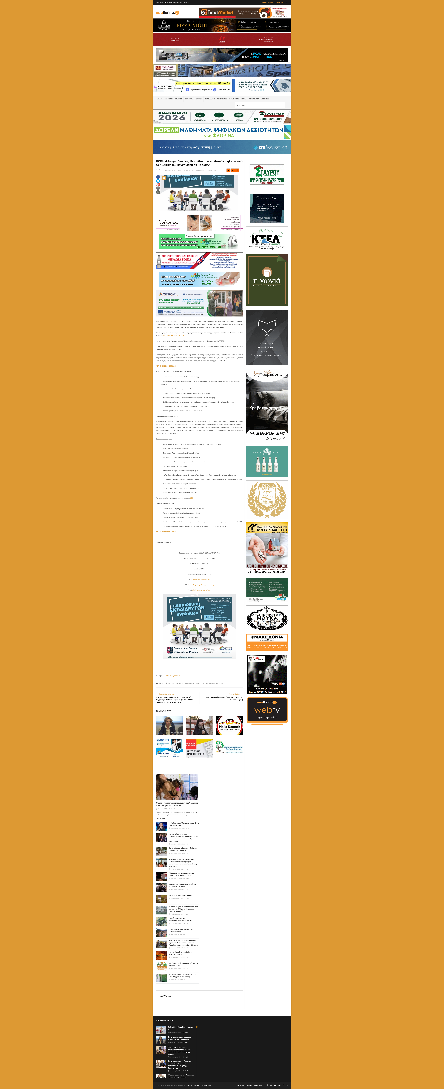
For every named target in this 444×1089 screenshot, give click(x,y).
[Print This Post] (158, 192)
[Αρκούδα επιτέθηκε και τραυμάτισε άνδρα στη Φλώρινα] (161, 887)
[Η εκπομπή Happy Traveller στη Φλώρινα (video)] (161, 932)
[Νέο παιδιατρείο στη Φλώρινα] (161, 899)
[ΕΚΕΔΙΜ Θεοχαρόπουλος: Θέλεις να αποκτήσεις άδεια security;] (169, 748)
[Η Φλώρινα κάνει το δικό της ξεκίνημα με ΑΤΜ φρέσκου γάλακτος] (161, 978)
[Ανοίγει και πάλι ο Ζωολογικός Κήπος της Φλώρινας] (161, 966)
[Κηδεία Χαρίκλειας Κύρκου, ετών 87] (161, 1030)
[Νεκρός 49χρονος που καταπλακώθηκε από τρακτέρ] (161, 921)
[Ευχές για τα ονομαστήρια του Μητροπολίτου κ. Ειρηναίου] (169, 725)
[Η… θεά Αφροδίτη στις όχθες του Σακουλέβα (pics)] (161, 955)
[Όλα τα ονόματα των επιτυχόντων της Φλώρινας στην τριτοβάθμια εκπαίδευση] (177, 787)
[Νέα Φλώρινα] (167, 13)
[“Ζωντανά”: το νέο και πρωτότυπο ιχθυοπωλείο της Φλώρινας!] (161, 876)
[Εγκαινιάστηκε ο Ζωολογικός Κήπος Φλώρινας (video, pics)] (161, 851)
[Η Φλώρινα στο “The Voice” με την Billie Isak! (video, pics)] (161, 826)
